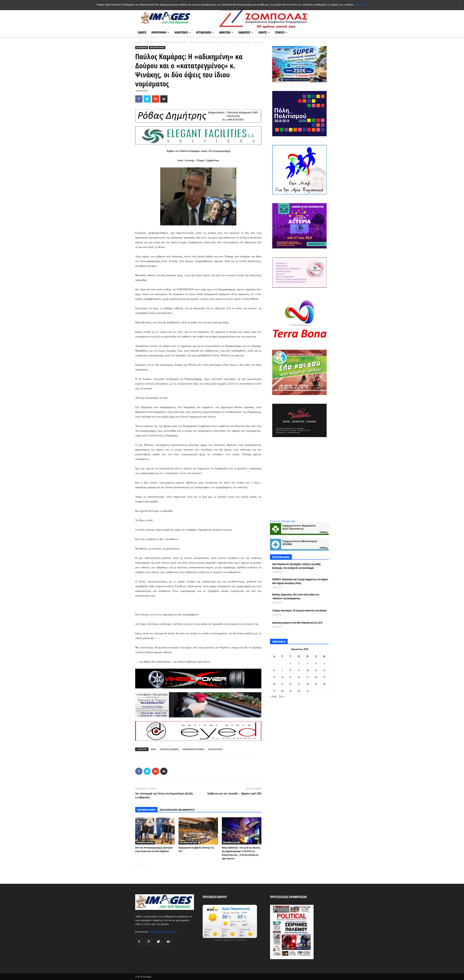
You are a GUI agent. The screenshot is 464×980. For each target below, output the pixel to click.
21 (282, 684)
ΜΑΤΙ (153, 749)
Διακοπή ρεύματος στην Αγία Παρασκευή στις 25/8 (297, 622)
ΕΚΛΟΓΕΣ (262, 32)
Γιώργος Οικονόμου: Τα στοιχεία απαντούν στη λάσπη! (299, 610)
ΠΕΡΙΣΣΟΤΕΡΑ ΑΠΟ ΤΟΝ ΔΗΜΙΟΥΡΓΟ (177, 809)
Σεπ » (282, 696)
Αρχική (138, 42)
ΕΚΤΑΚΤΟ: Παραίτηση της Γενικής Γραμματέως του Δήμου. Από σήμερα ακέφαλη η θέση (300, 581)
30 (299, 691)
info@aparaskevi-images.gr (163, 931)
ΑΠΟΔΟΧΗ (361, 4)
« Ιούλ (273, 696)
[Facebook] (138, 942)
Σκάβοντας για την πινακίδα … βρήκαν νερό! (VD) (234, 793)
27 (274, 691)
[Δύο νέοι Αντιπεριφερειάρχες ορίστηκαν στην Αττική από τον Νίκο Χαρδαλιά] (155, 830)
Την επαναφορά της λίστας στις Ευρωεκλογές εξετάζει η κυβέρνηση (164, 795)
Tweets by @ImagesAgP (282, 521)
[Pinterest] (148, 942)
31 (307, 691)
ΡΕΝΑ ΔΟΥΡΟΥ (215, 749)
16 (299, 677)
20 (274, 684)
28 (282, 691)
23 (299, 684)
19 (324, 677)
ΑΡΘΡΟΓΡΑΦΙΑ (158, 32)
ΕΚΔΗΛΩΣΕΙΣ (244, 32)
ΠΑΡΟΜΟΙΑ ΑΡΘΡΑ (146, 809)
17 (307, 677)
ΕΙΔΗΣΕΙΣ (142, 32)
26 (324, 684)
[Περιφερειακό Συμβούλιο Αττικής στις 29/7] (198, 830)
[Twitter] (158, 942)
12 (324, 670)
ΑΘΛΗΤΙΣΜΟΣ (181, 32)
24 (307, 684)
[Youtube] (168, 942)
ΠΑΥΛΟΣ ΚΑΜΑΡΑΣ (169, 749)
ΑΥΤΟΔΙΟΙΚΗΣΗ (203, 32)
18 (316, 677)
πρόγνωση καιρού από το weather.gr (230, 940)
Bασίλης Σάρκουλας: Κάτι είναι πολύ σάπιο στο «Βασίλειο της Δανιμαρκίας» (295, 596)
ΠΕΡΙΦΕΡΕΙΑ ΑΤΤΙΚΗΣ (176, 42)
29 (290, 691)
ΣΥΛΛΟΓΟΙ (280, 32)
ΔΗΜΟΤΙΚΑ (224, 32)
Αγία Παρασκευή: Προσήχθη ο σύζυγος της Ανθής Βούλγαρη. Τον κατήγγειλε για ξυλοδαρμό (296, 566)
